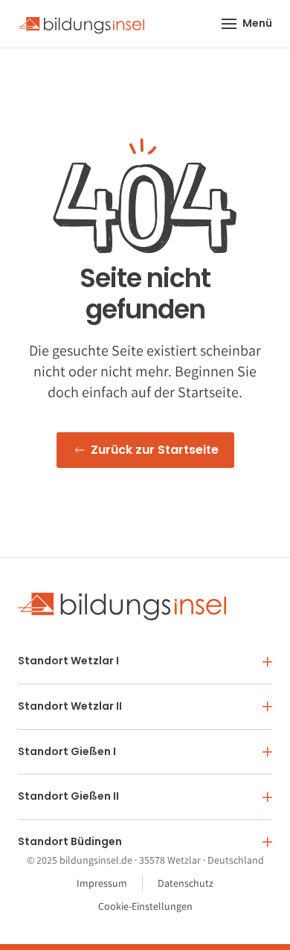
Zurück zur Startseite (155, 449)
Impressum (102, 883)
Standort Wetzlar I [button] (68, 660)
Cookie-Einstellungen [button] (145, 906)
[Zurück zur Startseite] (81, 24)
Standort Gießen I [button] (67, 751)
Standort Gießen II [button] (68, 796)
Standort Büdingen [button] (70, 841)
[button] (247, 24)
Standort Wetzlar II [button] (70, 706)
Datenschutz (185, 883)
